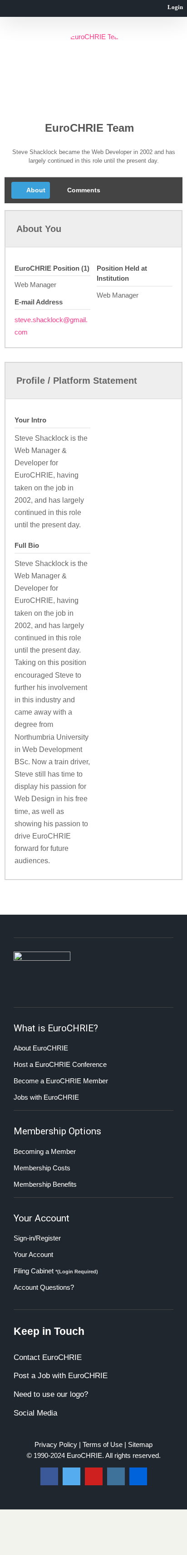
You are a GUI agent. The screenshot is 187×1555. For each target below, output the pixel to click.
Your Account (33, 1254)
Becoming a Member (45, 1151)
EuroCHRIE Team (89, 128)
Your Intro (30, 420)
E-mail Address (39, 302)
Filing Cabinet (56, 1271)
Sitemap (140, 1444)
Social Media (35, 1413)
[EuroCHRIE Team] (93, 71)
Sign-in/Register (37, 1238)
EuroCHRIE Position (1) (52, 268)
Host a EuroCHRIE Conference (60, 1064)
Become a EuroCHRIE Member (61, 1081)
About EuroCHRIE (41, 1048)
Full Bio (27, 545)
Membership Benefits (45, 1184)
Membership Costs (42, 1168)
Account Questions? (44, 1287)
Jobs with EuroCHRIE (46, 1097)
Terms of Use (103, 1444)
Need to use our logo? (51, 1394)
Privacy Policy (55, 1444)
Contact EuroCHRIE (48, 1357)
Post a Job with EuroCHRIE (61, 1375)
